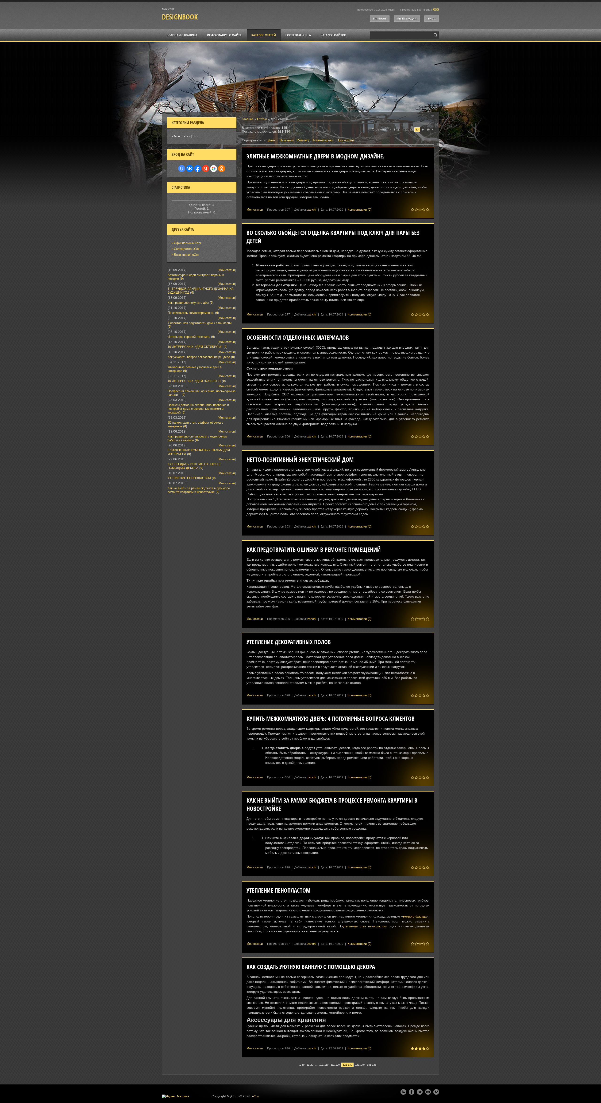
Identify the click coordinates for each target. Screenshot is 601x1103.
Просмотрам (345, 140)
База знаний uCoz (186, 254)
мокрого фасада (415, 916)
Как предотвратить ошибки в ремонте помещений (314, 549)
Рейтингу (303, 140)
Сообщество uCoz (187, 249)
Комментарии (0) (359, 209)
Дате (271, 140)
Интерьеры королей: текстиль (189, 337)
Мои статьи (255, 209)
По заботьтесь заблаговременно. (191, 313)
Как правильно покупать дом (188, 302)
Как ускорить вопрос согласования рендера (199, 357)
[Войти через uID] (181, 168)
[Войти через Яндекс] (205, 168)
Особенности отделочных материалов (298, 337)
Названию (287, 140)
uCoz (255, 1096)
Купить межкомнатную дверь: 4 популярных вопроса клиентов (331, 718)
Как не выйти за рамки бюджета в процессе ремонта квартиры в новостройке (199, 490)
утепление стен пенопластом (365, 926)
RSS (436, 9)
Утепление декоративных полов (289, 642)
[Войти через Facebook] (197, 168)
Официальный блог (187, 243)
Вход (431, 18)
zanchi (311, 209)
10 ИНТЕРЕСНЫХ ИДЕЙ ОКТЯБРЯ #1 (195, 347)
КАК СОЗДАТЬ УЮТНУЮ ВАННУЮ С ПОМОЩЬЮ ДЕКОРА (311, 967)
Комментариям (323, 140)
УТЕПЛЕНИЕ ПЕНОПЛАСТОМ (279, 890)
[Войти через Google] (213, 168)
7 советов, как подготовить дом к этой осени (199, 323)
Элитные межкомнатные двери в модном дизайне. (316, 156)
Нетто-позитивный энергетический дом (300, 459)
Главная (379, 18)
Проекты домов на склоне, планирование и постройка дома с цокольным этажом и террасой (198, 408)
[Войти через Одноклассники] (221, 168)
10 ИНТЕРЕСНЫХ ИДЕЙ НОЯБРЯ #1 (194, 381)
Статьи (262, 119)
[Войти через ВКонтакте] (189, 168)
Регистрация (406, 18)
